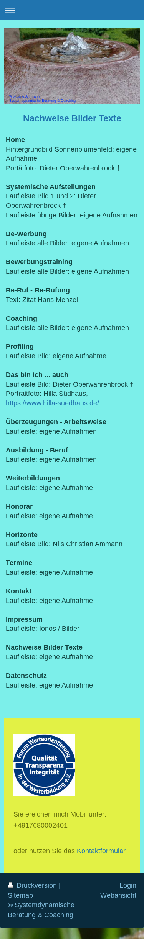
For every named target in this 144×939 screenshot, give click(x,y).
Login (127, 885)
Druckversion (37, 885)
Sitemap (20, 895)
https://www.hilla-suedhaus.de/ (52, 403)
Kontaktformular (101, 851)
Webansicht (118, 895)
